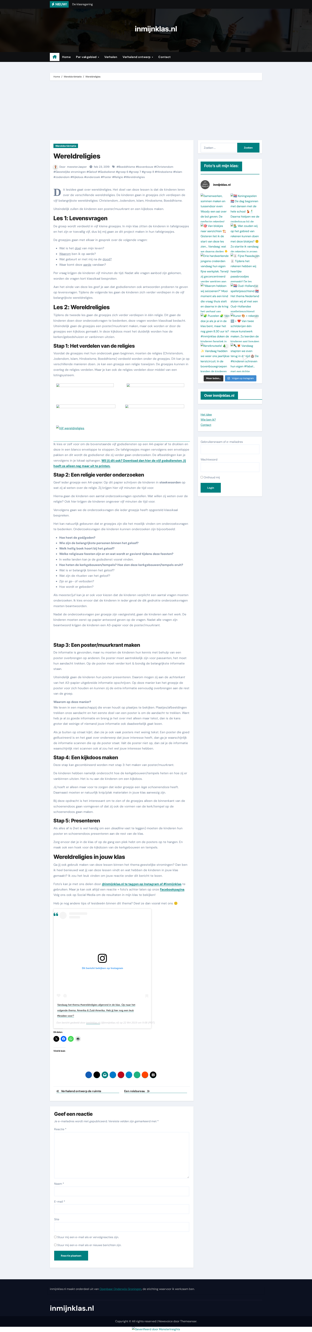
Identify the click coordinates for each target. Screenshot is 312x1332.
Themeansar (188, 1321)
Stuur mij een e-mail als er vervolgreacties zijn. (88, 1237)
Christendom (164, 167)
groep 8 (149, 172)
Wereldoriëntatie (65, 145)
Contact (164, 57)
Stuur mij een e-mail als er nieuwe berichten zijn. (89, 1245)
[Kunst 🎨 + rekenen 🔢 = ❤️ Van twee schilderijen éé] (245, 327)
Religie (118, 177)
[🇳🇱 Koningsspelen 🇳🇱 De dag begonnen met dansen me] (245, 208)
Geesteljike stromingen (71, 172)
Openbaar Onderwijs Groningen (120, 1289)
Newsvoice (165, 1321)
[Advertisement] (156, 111)
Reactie (60, 1129)
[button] (84, 387)
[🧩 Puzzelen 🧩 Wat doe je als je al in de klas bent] (215, 327)
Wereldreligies (135, 177)
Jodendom (63, 177)
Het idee (206, 414)
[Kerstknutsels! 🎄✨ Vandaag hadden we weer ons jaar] (215, 357)
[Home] (54, 57)
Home (66, 57)
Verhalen (110, 57)
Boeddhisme (127, 167)
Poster (107, 177)
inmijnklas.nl (156, 28)
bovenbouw (145, 167)
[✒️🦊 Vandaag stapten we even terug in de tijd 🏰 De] (245, 357)
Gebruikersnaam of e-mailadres (222, 442)
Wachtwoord (209, 459)
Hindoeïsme (164, 172)
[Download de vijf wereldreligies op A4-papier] (121, 411)
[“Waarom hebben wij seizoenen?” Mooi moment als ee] (215, 297)
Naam (59, 1184)
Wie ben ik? (208, 419)
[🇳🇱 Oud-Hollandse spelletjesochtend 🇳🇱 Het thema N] (245, 297)
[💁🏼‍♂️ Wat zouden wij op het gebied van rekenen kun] (245, 237)
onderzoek (93, 177)
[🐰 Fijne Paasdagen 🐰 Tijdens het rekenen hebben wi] (245, 267)
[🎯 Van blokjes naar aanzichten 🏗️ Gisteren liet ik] (215, 237)
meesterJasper (77, 167)
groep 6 (123, 172)
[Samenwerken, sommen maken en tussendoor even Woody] (215, 208)
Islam (178, 172)
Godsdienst (107, 172)
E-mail (59, 1201)
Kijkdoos (78, 177)
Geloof (93, 172)
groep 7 (136, 172)
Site (56, 1219)
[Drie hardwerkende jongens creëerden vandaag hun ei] (215, 267)
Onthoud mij (211, 477)
